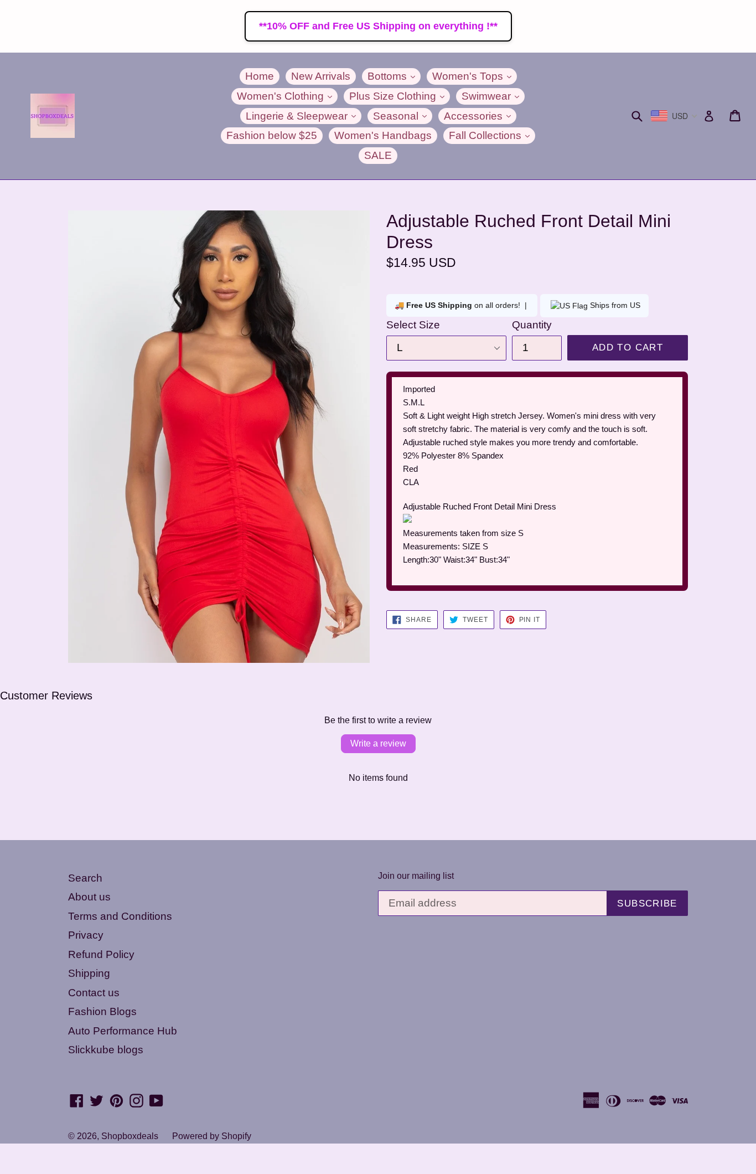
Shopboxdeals (129, 1136)
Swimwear (493, 96)
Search (85, 878)
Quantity (532, 325)
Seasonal (402, 116)
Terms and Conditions (120, 916)
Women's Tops (474, 76)
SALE (378, 155)
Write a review (378, 743)
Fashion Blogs (102, 1011)
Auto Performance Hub (122, 1031)
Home (259, 76)
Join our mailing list (416, 876)
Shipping (89, 973)
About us (89, 897)
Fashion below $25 (271, 135)
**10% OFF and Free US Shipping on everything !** (378, 26)
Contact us (94, 992)
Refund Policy (101, 954)
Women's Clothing (287, 96)
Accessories (480, 116)
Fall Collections (492, 135)
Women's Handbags (383, 135)
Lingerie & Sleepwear (303, 116)
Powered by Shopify (211, 1136)
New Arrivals (320, 76)
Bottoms (394, 76)
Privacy (85, 935)
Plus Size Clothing (399, 96)
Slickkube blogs (105, 1049)
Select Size (413, 325)
